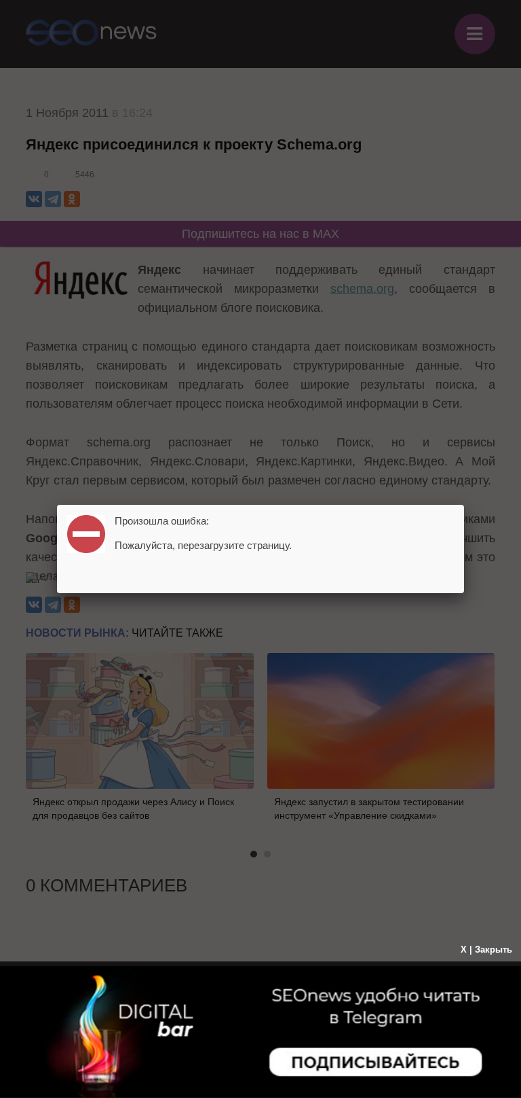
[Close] (464, 505)
